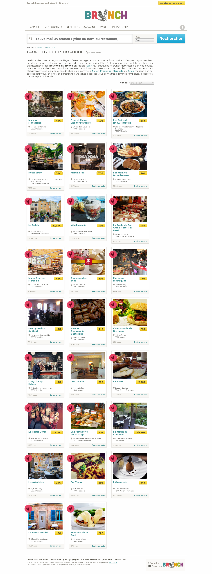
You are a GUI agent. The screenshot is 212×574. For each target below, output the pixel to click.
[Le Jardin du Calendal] (130, 416)
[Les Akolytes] (45, 466)
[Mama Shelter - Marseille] (45, 262)
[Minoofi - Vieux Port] (88, 516)
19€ (101, 278)
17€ (58, 533)
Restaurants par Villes (37, 559)
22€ (101, 533)
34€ (143, 482)
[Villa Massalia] (88, 209)
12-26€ (142, 382)
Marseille (118, 71)
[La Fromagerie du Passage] (88, 416)
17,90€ (57, 225)
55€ (143, 120)
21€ (101, 329)
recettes (72, 27)
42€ (100, 120)
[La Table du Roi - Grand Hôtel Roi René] (130, 209)
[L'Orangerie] (130, 466)
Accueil (35, 27)
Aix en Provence (101, 71)
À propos (74, 559)
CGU (125, 559)
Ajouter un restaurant (171, 3)
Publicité (107, 559)
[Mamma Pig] (88, 156)
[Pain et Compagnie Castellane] (88, 312)
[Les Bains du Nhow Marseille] (130, 104)
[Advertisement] (169, 93)
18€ (143, 278)
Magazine (89, 27)
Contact (117, 559)
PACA (89, 65)
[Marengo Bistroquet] (130, 262)
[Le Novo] (130, 365)
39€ (100, 225)
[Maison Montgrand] (45, 104)
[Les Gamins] (88, 365)
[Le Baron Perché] (45, 516)
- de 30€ (140, 432)
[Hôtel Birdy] (45, 156)
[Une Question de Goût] (45, 312)
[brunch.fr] (106, 15)
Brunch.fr (113, 562)
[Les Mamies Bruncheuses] (130, 156)
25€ (101, 382)
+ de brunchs (119, 27)
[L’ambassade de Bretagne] (130, 312)
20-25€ (56, 432)
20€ (143, 173)
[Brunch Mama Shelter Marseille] (88, 104)
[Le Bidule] (45, 209)
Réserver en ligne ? (59, 559)
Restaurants (53, 27)
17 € (100, 173)
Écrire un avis (56, 134)
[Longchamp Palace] (45, 365)
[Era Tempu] (88, 466)
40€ (58, 120)
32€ (58, 173)
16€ (58, 382)
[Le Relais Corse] (45, 416)
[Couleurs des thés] (88, 262)
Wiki (103, 27)
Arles (131, 71)
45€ (143, 225)
